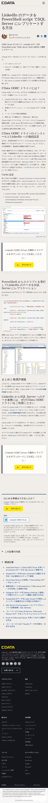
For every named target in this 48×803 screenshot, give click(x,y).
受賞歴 (27, 732)
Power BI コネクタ (7, 707)
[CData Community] (19, 663)
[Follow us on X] (42, 36)
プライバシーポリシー (19, 785)
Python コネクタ (7, 694)
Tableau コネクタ (7, 710)
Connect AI (28, 687)
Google (27, 764)
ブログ (4, 764)
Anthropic (28, 757)
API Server (5, 697)
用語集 (4, 773)
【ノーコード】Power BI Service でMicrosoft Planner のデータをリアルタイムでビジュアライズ (26, 612)
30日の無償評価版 (14, 413)
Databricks (28, 760)
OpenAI (27, 773)
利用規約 (4, 785)
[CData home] (10, 3)
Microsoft (28, 767)
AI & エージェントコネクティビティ (12, 729)
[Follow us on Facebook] (38, 36)
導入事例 (4, 760)
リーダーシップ (29, 735)
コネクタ (4, 722)
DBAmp (27, 694)
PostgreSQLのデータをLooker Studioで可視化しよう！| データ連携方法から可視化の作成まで (26, 600)
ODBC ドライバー (7, 684)
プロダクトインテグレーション (11, 725)
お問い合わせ (8, 670)
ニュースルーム (29, 729)
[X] (7, 663)
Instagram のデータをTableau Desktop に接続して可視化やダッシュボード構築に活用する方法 (25, 593)
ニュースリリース (30, 725)
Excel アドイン (6, 704)
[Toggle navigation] (43, 3)
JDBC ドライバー (7, 687)
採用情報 (27, 742)
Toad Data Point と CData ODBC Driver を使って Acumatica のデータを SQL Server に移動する (25, 568)
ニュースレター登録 (8, 770)
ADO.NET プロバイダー (9, 690)
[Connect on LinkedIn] (45, 36)
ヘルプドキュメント (30, 167)
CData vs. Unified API (8, 740)
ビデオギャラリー (7, 777)
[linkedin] (3, 663)
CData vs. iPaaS (7, 737)
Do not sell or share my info (24, 800)
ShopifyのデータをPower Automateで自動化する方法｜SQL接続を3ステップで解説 (25, 575)
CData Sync (12, 435)
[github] (15, 663)
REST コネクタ (6, 700)
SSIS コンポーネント (31, 690)
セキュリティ (36, 785)
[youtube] (11, 663)
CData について (30, 722)
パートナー (5, 734)
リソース (4, 767)
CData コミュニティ (8, 757)
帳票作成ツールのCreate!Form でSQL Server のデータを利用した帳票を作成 (26, 587)
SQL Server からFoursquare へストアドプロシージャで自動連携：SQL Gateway (25, 606)
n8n (26, 770)
